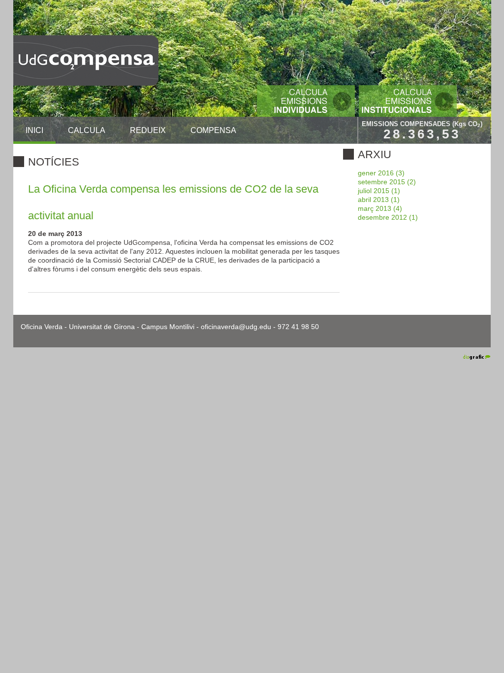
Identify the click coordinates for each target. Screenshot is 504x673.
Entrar (443, 357)
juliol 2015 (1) (379, 191)
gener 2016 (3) (381, 173)
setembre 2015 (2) (387, 182)
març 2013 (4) (380, 208)
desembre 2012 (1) (388, 217)
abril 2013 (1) (379, 199)
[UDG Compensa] (85, 60)
